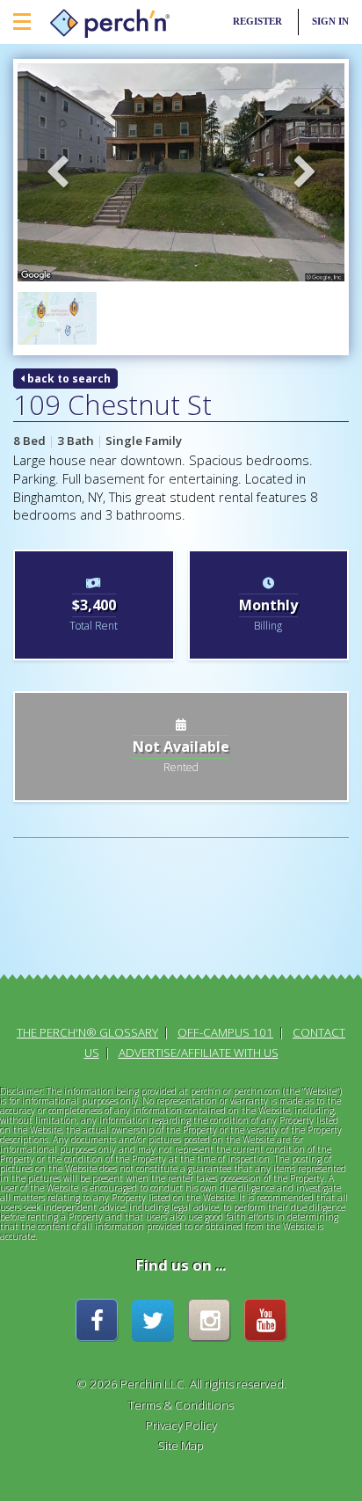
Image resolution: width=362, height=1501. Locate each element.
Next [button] (304, 173)
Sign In (330, 21)
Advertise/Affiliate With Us (199, 1052)
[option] (181, 172)
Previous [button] (57, 173)
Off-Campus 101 (225, 1032)
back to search (68, 378)
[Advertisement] (94, 921)
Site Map (181, 1446)
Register (257, 21)
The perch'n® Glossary (87, 1032)
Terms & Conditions (181, 1405)
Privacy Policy (181, 1425)
